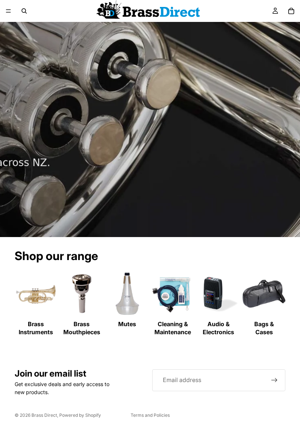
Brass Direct (44, 415)
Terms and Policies (150, 415)
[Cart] (291, 11)
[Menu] (8, 11)
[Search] (24, 11)
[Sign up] (274, 380)
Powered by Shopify (80, 415)
